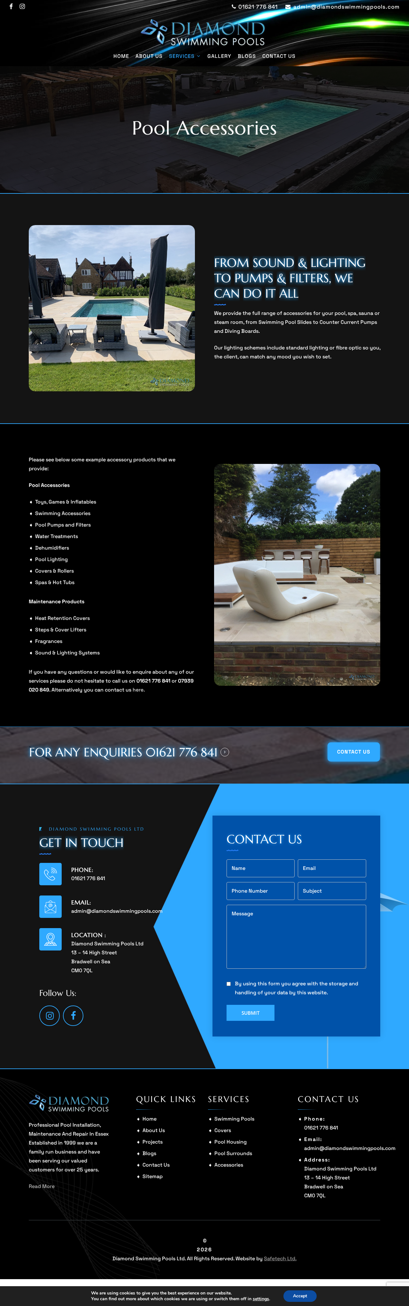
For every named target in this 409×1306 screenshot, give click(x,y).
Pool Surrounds (233, 1153)
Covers (222, 1130)
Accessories (228, 1164)
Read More (42, 1186)
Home (150, 1118)
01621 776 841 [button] (182, 752)
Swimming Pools (234, 1118)
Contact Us (156, 1164)
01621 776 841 (88, 878)
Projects (153, 1141)
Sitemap (153, 1176)
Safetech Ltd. (280, 1258)
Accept (300, 1296)
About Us (154, 1130)
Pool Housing (230, 1141)
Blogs (149, 1153)
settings (261, 1299)
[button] (354, 752)
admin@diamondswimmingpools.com (117, 911)
